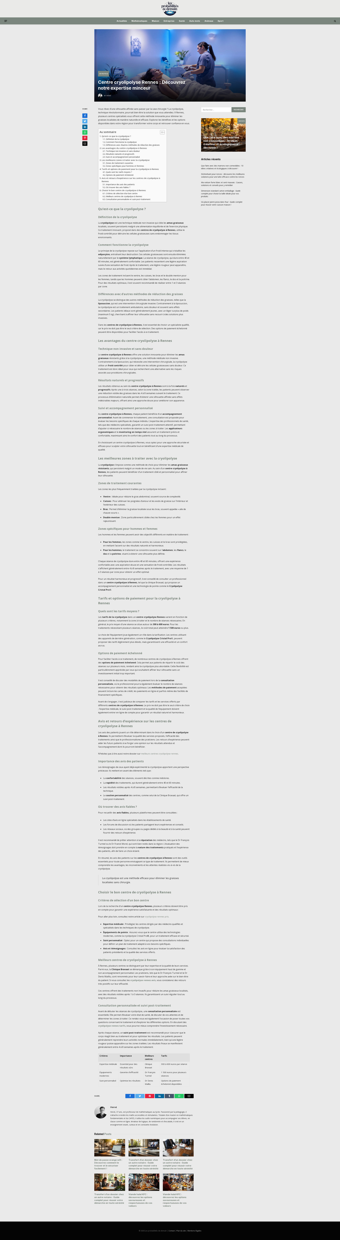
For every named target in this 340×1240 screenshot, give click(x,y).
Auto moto (194, 21)
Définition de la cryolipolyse (117, 139)
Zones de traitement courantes (119, 163)
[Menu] (5, 21)
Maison (155, 21)
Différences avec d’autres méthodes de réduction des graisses (133, 145)
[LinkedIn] (84, 127)
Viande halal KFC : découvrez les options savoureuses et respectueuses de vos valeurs (140, 1200)
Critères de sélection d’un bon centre (121, 193)
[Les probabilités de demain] (170, 8)
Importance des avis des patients (120, 184)
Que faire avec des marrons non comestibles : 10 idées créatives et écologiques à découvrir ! (221, 142)
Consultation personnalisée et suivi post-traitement (128, 199)
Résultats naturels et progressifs (120, 154)
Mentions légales (194, 1231)
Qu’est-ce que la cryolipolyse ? (116, 136)
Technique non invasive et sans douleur (123, 151)
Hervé (113, 1107)
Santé (182, 21)
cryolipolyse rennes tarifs (111, 1025)
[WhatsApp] (84, 132)
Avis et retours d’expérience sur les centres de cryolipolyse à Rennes (131, 180)
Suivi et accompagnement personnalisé (123, 157)
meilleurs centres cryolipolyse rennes (159, 753)
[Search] (334, 21)
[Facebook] (84, 115)
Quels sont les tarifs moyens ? (119, 172)
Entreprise (169, 21)
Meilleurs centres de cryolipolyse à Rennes (124, 196)
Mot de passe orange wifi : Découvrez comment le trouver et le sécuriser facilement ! (108, 1164)
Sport (220, 21)
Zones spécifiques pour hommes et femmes (125, 166)
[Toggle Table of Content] (161, 132)
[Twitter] (84, 121)
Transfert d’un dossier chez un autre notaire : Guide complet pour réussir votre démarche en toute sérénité (143, 1164)
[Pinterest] (84, 138)
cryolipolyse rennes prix (157, 916)
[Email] (84, 143)
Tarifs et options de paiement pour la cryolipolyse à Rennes (130, 169)
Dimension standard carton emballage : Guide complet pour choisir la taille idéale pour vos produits (220, 194)
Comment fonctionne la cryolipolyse (121, 142)
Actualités (122, 21)
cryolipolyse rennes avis (143, 980)
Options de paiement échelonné (119, 175)
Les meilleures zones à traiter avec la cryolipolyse (126, 160)
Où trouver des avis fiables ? (118, 187)
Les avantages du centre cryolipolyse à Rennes (124, 148)
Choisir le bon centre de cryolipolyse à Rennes (124, 190)
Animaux (209, 21)
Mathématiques (139, 21)
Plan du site (181, 1231)
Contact (172, 1231)
